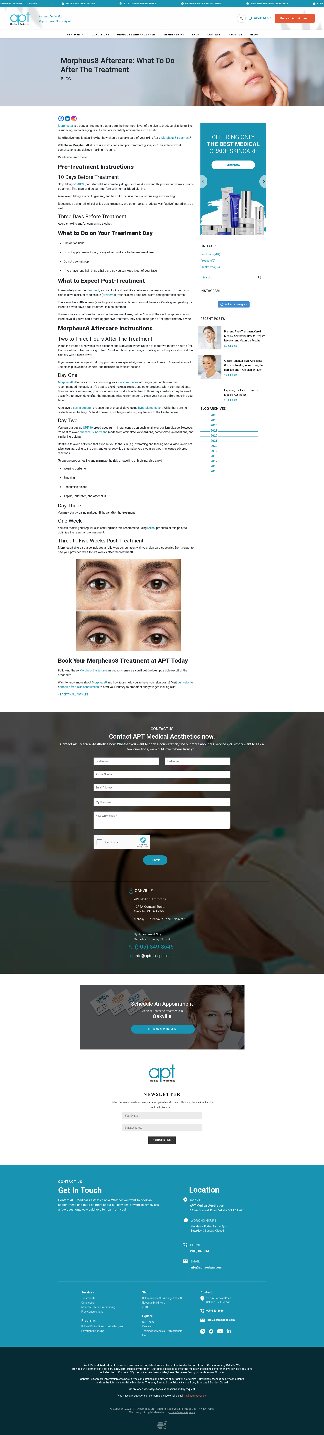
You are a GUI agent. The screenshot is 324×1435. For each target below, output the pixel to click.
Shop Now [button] (233, 165)
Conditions (100, 34)
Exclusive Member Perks (89, 3)
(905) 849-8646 (154, 947)
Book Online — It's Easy (282, 3)
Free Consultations (92, 1312)
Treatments (74, 34)
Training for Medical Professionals (162, 1331)
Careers (146, 1326)
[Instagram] (74, 118)
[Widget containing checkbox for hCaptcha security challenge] (122, 842)
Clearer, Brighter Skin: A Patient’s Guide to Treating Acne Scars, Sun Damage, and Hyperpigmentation (244, 365)
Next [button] (204, 181)
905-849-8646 (215, 1311)
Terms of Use (188, 1409)
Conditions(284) (210, 254)
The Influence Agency (182, 1412)
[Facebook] (61, 118)
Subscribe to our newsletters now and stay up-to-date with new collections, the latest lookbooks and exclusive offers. (162, 1105)
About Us (236, 34)
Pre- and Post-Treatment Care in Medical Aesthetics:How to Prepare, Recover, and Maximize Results (245, 336)
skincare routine (128, 382)
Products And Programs (136, 34)
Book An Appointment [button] (163, 1029)
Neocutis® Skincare (153, 1303)
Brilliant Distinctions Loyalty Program (102, 1326)
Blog (254, 34)
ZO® (145, 1307)
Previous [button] (262, 181)
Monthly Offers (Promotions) (98, 1307)
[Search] (241, 18)
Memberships (174, 34)
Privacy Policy (206, 1409)
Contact (214, 34)
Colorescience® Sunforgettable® (162, 1298)
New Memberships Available (219, 3)
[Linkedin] (67, 118)
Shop (196, 34)
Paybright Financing (92, 1331)
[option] (233, 179)
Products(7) (207, 261)
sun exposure (82, 408)
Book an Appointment (294, 18)
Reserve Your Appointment (153, 3)
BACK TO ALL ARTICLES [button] (74, 695)
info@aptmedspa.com (153, 956)
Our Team (148, 1322)
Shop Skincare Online (29, 3)
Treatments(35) (210, 267)
